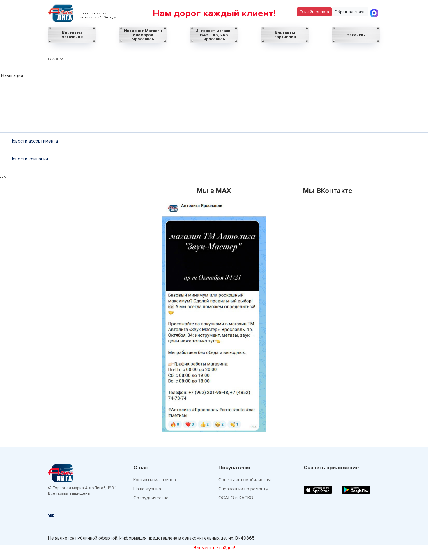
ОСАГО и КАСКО (235, 498)
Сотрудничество (151, 498)
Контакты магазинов (72, 34)
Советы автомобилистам (244, 480)
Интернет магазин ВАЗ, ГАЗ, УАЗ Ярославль (214, 34)
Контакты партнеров (285, 34)
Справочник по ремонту (243, 489)
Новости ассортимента (34, 141)
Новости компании (29, 159)
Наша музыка (147, 489)
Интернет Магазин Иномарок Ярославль (143, 34)
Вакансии (356, 34)
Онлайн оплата (314, 11)
